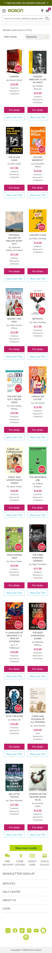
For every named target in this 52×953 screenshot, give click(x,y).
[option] (26, 3)
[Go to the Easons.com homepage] (15, 10)
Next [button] (47, 2)
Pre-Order (14, 110)
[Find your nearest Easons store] (42, 10)
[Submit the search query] (47, 18)
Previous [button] (4, 2)
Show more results (26, 848)
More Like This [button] (14, 117)
